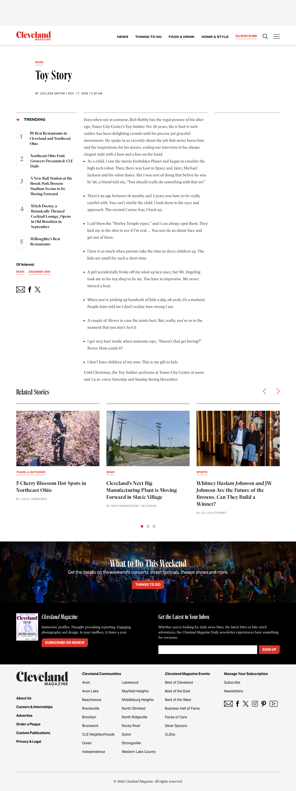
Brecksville (90, 708)
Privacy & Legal (28, 741)
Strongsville (131, 743)
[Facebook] (237, 704)
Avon (86, 682)
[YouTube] (274, 704)
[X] (246, 704)
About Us (23, 698)
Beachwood (91, 700)
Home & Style (215, 37)
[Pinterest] (263, 704)
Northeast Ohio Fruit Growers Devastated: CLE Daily (51, 161)
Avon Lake (90, 691)
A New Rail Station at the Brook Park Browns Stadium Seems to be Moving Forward (51, 186)
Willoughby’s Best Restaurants (45, 241)
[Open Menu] (276, 37)
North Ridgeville (134, 717)
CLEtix (170, 734)
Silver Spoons (176, 725)
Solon (126, 734)
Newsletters (233, 691)
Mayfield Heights (135, 691)
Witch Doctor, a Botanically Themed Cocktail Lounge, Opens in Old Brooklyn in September (51, 216)
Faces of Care (176, 717)
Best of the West (178, 700)
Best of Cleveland (179, 682)
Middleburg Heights (138, 700)
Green (87, 743)
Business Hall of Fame (182, 708)
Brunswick (90, 725)
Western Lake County (139, 751)
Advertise (24, 715)
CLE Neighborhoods (98, 734)
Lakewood (130, 682)
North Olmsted (133, 708)
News (122, 37)
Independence (93, 751)
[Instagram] (255, 704)
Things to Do (148, 37)
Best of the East (177, 691)
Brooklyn (89, 717)
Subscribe (246, 36)
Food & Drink (182, 37)
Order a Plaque (28, 724)
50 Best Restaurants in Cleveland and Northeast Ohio (50, 139)
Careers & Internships (34, 707)
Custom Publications (33, 733)
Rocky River (131, 725)
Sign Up (269, 649)
